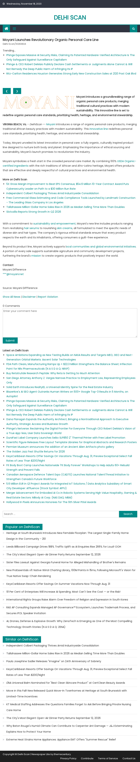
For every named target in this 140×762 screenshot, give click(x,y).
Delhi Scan (70, 17)
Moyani (50, 124)
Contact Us (128, 758)
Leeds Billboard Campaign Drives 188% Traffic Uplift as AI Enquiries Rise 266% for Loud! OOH (63, 546)
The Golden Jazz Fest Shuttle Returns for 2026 (35, 451)
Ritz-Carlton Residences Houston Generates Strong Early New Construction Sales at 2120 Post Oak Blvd (71, 73)
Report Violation (48, 297)
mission (36, 256)
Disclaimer (29, 297)
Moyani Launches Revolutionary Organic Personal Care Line (50, 39)
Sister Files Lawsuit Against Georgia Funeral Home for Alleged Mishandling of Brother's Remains (66, 562)
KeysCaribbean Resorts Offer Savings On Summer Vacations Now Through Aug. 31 (58, 584)
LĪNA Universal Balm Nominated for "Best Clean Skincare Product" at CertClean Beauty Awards (65, 683)
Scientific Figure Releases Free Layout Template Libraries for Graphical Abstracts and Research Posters (71, 442)
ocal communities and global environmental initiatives (101, 246)
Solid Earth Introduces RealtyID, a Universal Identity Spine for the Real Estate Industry (59, 387)
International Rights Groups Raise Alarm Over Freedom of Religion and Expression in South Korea (67, 599)
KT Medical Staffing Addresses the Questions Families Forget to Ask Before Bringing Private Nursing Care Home (68, 707)
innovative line (99, 129)
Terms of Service (108, 758)
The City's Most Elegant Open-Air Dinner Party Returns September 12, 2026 (53, 554)
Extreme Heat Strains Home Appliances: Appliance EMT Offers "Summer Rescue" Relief (61, 739)
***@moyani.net (13, 274)
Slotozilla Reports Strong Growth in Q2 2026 (33, 212)
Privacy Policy (68, 758)
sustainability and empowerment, (54, 223)
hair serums (31, 228)
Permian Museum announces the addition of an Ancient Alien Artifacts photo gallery (60, 447)
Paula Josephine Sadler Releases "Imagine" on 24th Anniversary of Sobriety (53, 661)
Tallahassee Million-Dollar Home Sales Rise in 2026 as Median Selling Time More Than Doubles (65, 207)
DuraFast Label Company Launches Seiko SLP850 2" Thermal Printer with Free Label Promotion (65, 437)
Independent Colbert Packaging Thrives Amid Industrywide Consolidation (52, 193)
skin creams (64, 228)
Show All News (11, 297)
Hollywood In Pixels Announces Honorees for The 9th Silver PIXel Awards (51, 502)
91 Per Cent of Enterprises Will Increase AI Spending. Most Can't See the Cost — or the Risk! (63, 592)
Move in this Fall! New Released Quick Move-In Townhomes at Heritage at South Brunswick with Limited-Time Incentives (66, 693)
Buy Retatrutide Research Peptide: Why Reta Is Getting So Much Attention (53, 373)
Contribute (87, 758)
